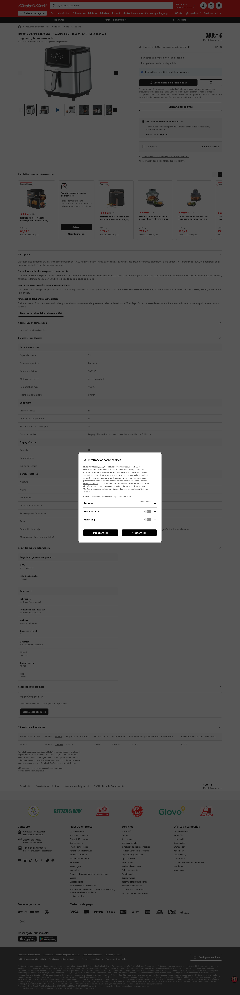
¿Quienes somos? (108, 497)
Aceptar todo (139, 532)
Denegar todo (100, 532)
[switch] (147, 511)
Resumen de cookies (124, 497)
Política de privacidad (91, 497)
